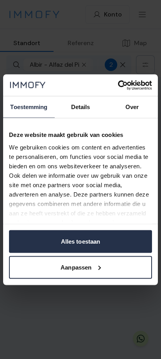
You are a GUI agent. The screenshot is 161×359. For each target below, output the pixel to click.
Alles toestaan (80, 241)
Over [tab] (132, 107)
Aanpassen (76, 267)
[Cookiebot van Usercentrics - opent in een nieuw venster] (118, 85)
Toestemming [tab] (28, 107)
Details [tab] (80, 107)
